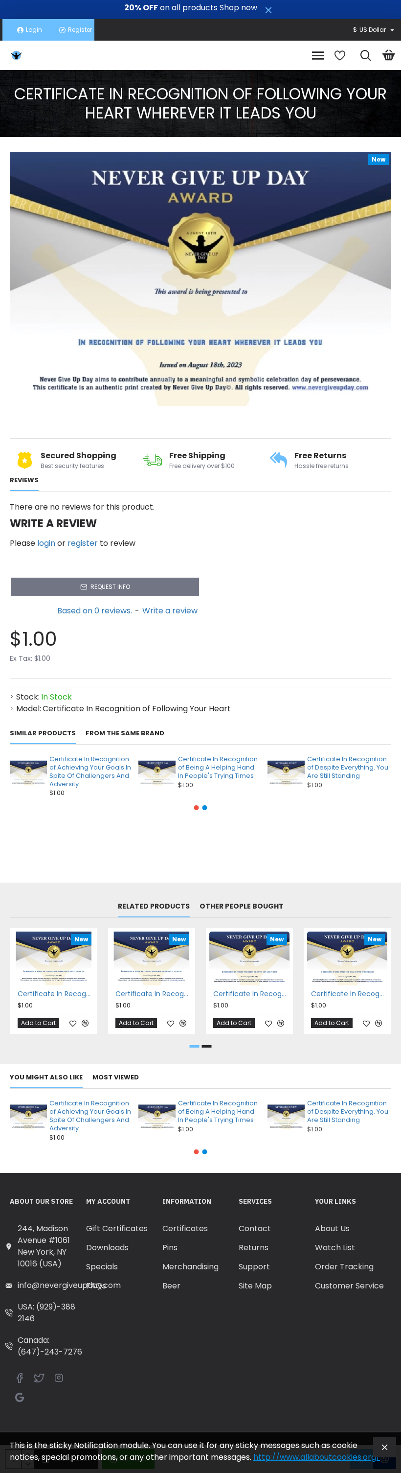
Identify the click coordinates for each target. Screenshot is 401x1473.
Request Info (110, 587)
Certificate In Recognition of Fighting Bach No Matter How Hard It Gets (56, 993)
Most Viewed (115, 1078)
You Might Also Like (46, 1078)
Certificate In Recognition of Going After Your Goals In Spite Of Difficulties (349, 993)
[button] (196, 807)
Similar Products (43, 733)
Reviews (24, 480)
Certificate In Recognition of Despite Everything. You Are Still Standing (347, 767)
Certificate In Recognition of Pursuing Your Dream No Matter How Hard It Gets (251, 993)
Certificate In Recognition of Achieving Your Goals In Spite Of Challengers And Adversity (90, 772)
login (46, 543)
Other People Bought (242, 906)
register (82, 543)
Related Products (154, 906)
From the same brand (125, 733)
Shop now (238, 7)
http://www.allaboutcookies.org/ (316, 1457)
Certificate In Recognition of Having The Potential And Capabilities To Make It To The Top (153, 993)
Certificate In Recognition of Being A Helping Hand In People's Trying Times (218, 767)
